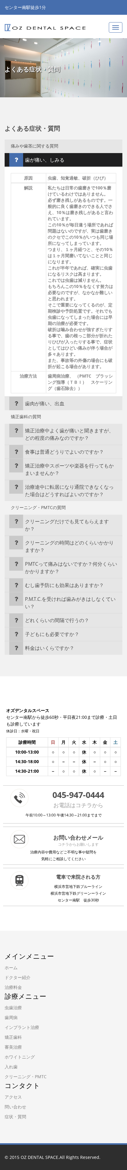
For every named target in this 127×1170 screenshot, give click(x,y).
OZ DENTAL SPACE (39, 1157)
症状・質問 (15, 1116)
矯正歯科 (13, 1037)
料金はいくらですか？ (49, 648)
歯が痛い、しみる (44, 159)
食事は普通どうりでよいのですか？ (64, 451)
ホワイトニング (20, 1057)
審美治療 (13, 1047)
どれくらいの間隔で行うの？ (57, 620)
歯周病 (11, 1017)
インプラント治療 (22, 1027)
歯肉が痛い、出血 (44, 403)
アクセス (13, 1097)
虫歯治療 (13, 1007)
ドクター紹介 (18, 977)
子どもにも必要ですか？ (52, 634)
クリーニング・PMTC (26, 1076)
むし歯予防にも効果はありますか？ (64, 585)
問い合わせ (15, 1107)
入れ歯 (11, 1067)
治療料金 (13, 987)
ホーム (11, 967)
